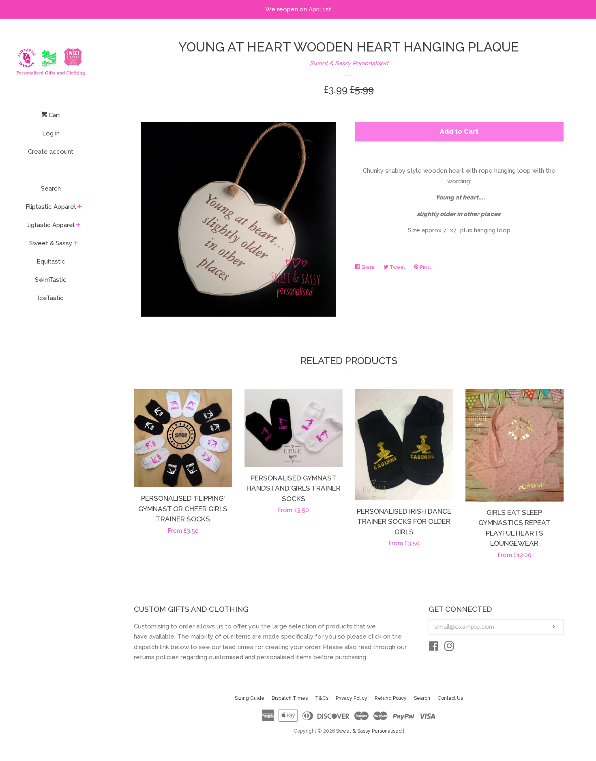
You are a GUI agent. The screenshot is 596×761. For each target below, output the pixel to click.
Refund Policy (391, 698)
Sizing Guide (249, 698)
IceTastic (51, 298)
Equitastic (50, 261)
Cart (53, 115)
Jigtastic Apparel (51, 225)
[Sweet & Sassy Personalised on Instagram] (449, 648)
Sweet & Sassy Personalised (349, 63)
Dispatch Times (290, 698)
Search (51, 188)
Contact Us (450, 698)
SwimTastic (50, 279)
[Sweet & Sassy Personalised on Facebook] (434, 648)
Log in (51, 133)
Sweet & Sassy (50, 243)
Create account (50, 151)
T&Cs (321, 698)
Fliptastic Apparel (51, 206)
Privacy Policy (351, 698)
